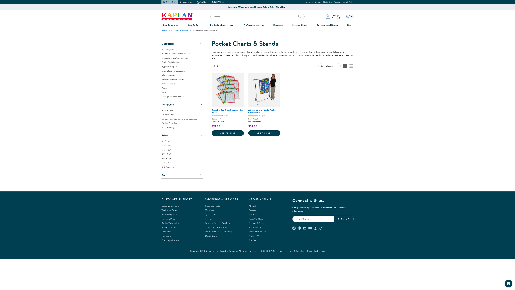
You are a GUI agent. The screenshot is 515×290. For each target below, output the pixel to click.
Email (281, 250)
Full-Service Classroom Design (219, 231)
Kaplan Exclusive (169, 123)
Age (164, 175)
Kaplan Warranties (170, 223)
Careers (252, 210)
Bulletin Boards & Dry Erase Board (177, 53)
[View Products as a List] (351, 66)
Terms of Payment (257, 231)
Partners (253, 214)
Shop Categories (170, 24)
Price (165, 135)
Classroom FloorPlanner (216, 227)
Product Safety (256, 223)
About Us (253, 205)
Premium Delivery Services (217, 223)
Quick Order (348, 2)
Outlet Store (211, 235)
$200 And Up (167, 166)
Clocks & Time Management (174, 57)
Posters (164, 87)
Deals (349, 24)
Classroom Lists (212, 205)
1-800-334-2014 (267, 250)
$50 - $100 (166, 158)
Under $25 (166, 149)
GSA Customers (168, 227)
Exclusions (166, 231)
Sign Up (343, 219)
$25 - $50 (166, 154)
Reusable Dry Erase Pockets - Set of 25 (227, 111)
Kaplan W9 (254, 235)
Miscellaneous (168, 75)
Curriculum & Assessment (222, 24)
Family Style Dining (170, 62)
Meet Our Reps (256, 218)
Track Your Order (169, 210)
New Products (167, 114)
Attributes (168, 104)
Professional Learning (254, 24)
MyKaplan (209, 210)
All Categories (168, 49)
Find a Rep (327, 2)
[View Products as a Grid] (345, 66)
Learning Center (300, 24)
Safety (164, 92)
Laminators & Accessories (173, 70)
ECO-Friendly (167, 127)
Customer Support (313, 2)
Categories (168, 43)
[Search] (300, 16)
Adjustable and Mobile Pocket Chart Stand (262, 111)
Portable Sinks (168, 83)
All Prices (165, 141)
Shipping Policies (169, 218)
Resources (278, 24)
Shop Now (281, 7)
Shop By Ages (194, 24)
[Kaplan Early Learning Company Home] (177, 16)
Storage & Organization (172, 96)
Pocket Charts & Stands (172, 79)
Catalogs (337, 2)
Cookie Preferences (316, 250)
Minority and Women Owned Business (179, 118)
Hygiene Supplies (169, 66)
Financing (166, 235)
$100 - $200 (167, 162)
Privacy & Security (295, 250)
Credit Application (170, 240)
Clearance (166, 145)
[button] (333, 16)
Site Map (253, 240)
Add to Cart (232, 133)
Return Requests (169, 214)
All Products (167, 110)
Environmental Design (327, 24)
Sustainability (255, 227)
